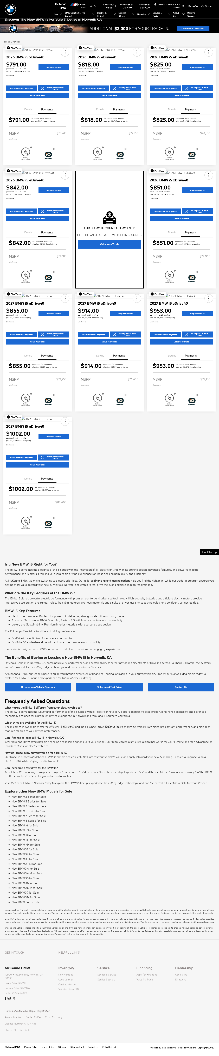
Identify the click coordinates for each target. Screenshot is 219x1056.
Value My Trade (144, 979)
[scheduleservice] (95, 6)
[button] (13, 47)
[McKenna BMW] (29, 9)
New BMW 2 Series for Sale (29, 796)
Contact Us (181, 687)
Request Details (54, 67)
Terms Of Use (47, 1047)
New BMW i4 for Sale (25, 825)
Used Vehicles (66, 979)
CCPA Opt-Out (109, 1047)
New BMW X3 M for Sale (27, 863)
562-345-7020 (19, 993)
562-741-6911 (19, 983)
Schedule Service (106, 974)
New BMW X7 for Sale (25, 892)
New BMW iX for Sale (25, 835)
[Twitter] (14, 998)
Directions (180, 979)
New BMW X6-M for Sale (27, 887)
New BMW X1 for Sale (25, 849)
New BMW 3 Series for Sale (29, 801)
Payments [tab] (47, 109)
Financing (144, 968)
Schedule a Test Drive (109, 687)
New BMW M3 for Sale (26, 840)
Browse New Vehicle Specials (38, 687)
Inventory (66, 968)
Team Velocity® (168, 1047)
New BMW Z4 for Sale (25, 902)
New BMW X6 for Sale (25, 883)
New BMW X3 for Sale (25, 859)
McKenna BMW (12, 1047)
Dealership (184, 968)
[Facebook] (5, 998)
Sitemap (62, 1047)
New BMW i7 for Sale (25, 830)
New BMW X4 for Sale (25, 868)
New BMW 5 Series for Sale (29, 811)
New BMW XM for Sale (26, 897)
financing (100, 580)
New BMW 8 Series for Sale (29, 820)
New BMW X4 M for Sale (27, 873)
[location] (183, 6)
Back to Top (209, 552)
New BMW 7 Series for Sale (29, 816)
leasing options (121, 580)
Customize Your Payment (21, 88)
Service (103, 968)
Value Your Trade (37, 95)
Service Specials (106, 979)
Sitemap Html (77, 1047)
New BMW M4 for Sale (26, 844)
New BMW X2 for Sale (25, 854)
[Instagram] (9, 998)
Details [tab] (28, 109)
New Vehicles (65, 974)
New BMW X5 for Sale (25, 878)
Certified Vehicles (67, 984)
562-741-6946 (22, 988)
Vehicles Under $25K (69, 989)
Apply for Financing (146, 974)
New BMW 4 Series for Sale (29, 806)
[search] (91, 6)
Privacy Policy (30, 1047)
